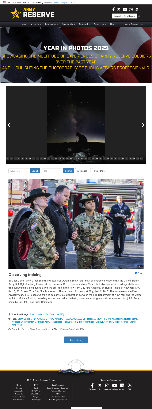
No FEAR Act (36, 391)
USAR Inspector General (58, 400)
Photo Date (99, 170)
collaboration (56, 321)
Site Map (19, 388)
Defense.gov (36, 400)
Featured (83, 24)
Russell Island (130, 318)
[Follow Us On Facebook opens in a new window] (92, 386)
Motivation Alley (42, 321)
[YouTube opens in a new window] (125, 9)
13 (37, 158)
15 (45, 158)
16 (48, 158)
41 (141, 158)
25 (82, 158)
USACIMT (44, 318)
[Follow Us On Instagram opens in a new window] (107, 386)
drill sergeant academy (125, 321)
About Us (34, 24)
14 (41, 158)
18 (56, 158)
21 (67, 158)
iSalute (36, 388)
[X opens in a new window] (119, 9)
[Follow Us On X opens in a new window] (99, 386)
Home (24, 24)
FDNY (35, 318)
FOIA (36, 385)
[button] (65, 2)
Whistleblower (36, 394)
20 (63, 158)
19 (60, 158)
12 (34, 158)
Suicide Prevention (58, 397)
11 (30, 158)
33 (112, 158)
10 (26, 158)
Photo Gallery (76, 340)
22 (71, 158)
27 (89, 158)
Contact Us (19, 394)
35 (119, 158)
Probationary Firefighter (22, 321)
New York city (56, 318)
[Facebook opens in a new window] (113, 9)
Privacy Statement (18, 397)
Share (140, 273)
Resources (99, 24)
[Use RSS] (129, 386)
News (112, 24)
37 (126, 158)
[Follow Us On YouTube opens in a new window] (114, 386)
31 (104, 158)
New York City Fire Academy (109, 318)
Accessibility (18, 391)
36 (123, 158)
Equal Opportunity (58, 385)
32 (108, 158)
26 (86, 158)
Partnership (16, 324)
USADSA (77, 318)
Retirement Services (58, 391)
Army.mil (36, 397)
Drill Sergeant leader (86, 321)
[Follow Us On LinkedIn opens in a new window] (122, 386)
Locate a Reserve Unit (132, 24)
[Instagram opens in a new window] (131, 9)
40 (137, 158)
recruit (100, 321)
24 (78, 158)
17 (52, 158)
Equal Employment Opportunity (58, 388)
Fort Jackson (70, 321)
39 (134, 158)
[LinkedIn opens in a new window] (136, 9)
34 (115, 158)
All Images (82, 170)
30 (100, 158)
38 (130, 158)
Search (35, 170)
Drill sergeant (89, 318)
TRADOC (67, 318)
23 (74, 158)
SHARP (58, 394)
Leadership (50, 24)
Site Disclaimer (18, 400)
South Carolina (25, 318)
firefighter (108, 321)
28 (93, 158)
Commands (67, 24)
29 (97, 158)
